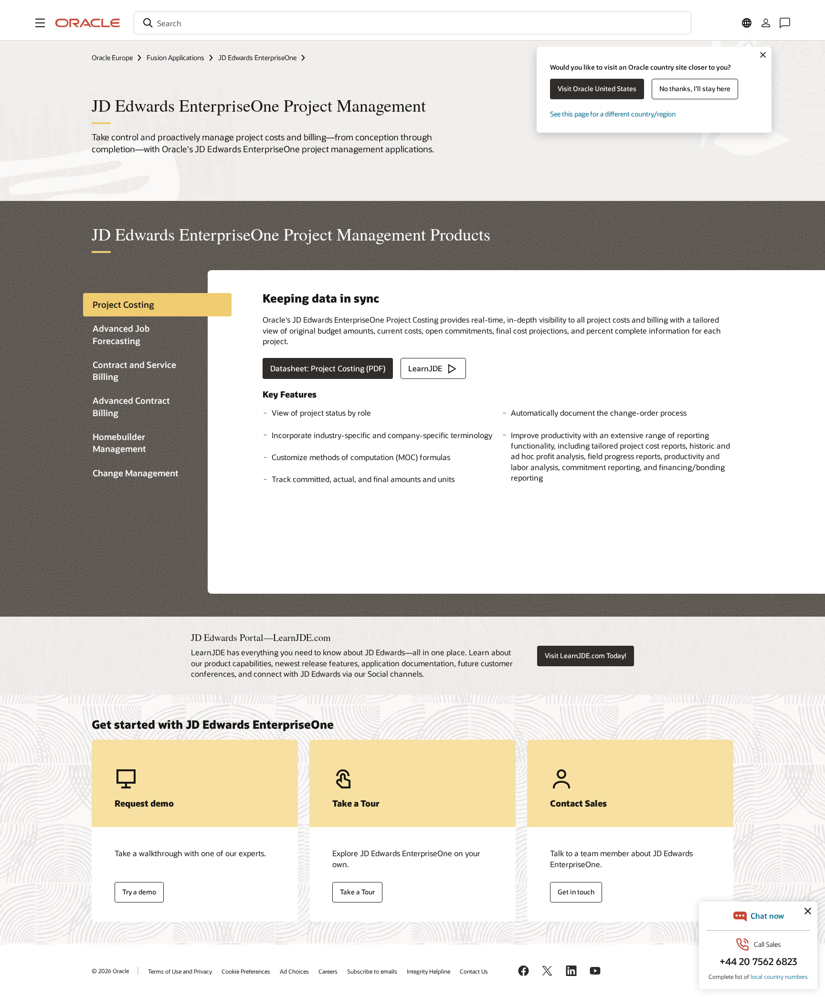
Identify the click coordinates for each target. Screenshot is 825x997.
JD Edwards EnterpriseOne (257, 57)
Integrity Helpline (428, 971)
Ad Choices (294, 971)
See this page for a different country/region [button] (613, 113)
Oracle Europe (112, 57)
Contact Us (474, 971)
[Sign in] (766, 23)
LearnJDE (425, 368)
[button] (40, 23)
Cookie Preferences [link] (246, 971)
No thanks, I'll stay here (694, 88)
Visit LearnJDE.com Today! (585, 655)
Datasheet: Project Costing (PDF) (327, 368)
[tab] (157, 304)
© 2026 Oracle (110, 971)
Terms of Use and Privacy (180, 971)
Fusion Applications (175, 57)
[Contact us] (785, 23)
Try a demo (139, 891)
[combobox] (412, 22)
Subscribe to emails (372, 971)
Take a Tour (357, 891)
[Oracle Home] (87, 23)
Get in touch (576, 891)
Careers (328, 971)
